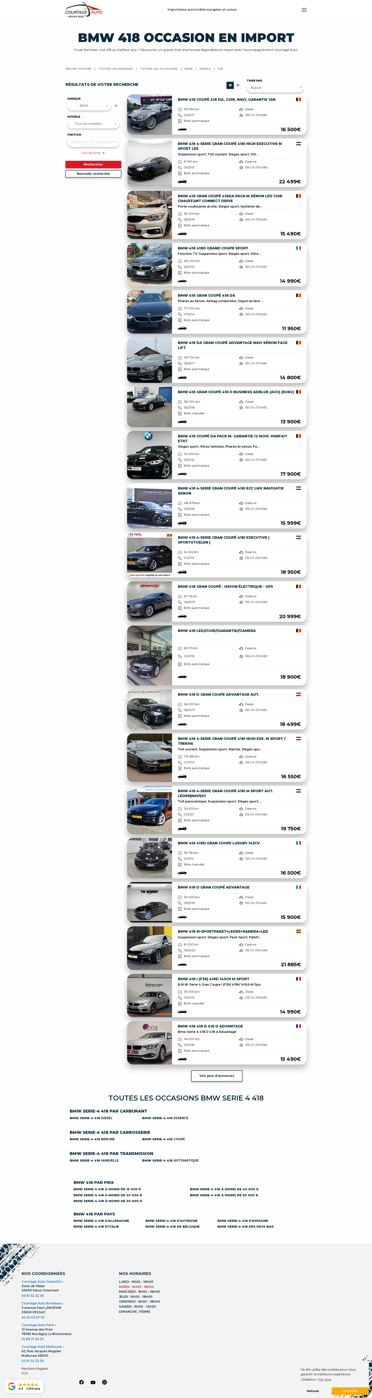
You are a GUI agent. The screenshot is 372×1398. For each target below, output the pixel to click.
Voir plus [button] (324, 1379)
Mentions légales (35, 1368)
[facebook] (81, 1382)
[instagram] (105, 1382)
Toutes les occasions (159, 69)
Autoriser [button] (350, 1391)
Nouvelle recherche (93, 174)
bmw (188, 69)
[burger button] (304, 9)
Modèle (73, 116)
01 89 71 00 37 (33, 1339)
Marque (74, 98)
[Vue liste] (230, 85)
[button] (24, 1386)
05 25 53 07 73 (33, 1317)
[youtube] (93, 1382)
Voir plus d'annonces (216, 1076)
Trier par (254, 80)
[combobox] (89, 105)
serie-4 (205, 69)
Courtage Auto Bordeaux (42, 1303)
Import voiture (78, 69)
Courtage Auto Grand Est (41, 1281)
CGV (25, 1373)
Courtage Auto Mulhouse (42, 1347)
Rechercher (93, 164)
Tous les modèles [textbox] (88, 124)
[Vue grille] (238, 85)
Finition (74, 134)
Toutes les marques (115, 69)
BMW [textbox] (84, 106)
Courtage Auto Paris (38, 1325)
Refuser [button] (313, 1391)
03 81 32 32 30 (33, 1296)
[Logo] (83, 9)
